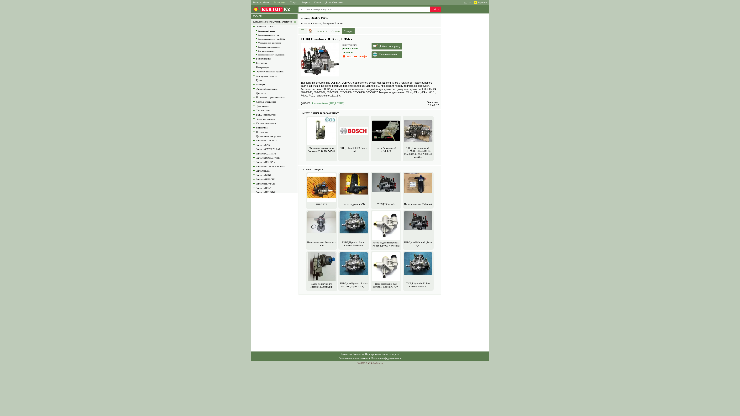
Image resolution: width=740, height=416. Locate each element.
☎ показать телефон (355, 56)
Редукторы (261, 63)
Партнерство (371, 354)
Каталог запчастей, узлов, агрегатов (272, 21)
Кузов (259, 80)
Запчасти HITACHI (265, 179)
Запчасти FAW (263, 170)
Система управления (266, 102)
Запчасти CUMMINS (266, 153)
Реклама (357, 354)
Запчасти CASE (263, 145)
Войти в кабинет (261, 2)
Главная (345, 354)
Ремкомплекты (263, 58)
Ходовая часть (263, 110)
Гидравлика (261, 127)
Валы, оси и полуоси (266, 114)
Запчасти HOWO (264, 188)
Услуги (293, 2)
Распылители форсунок (268, 47)
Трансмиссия (262, 106)
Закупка (305, 2)
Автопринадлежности (266, 76)
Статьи (317, 2)
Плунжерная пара (266, 51)
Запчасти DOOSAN (265, 162)
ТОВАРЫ (257, 16)
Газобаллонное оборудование (271, 55)
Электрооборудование (267, 89)
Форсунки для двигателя (269, 43)
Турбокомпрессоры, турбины (270, 71)
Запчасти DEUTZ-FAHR (268, 158)
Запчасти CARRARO (266, 140)
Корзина (480, 2)
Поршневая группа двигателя (270, 97)
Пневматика (262, 132)
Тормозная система (265, 119)
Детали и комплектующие (268, 136)
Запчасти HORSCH (265, 183)
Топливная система (265, 26)
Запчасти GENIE (264, 175)
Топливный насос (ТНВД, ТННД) (328, 103)
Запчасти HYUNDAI (266, 192)
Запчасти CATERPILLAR (268, 149)
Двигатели (261, 93)
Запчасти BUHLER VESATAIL (271, 166)
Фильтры (260, 84)
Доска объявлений (334, 2)
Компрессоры (262, 67)
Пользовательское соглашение (353, 358)
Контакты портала (390, 354)
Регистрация (280, 2)
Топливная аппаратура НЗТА (271, 39)
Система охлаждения (266, 123)
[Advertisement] (370, 323)
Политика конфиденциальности (386, 358)
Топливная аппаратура (268, 35)
